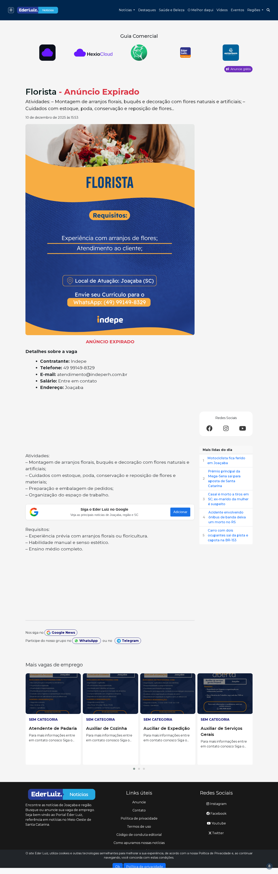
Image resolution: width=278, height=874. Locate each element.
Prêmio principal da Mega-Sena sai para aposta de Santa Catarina (224, 478)
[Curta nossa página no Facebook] (209, 428)
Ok (117, 867)
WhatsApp (88, 641)
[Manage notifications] (269, 866)
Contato (139, 810)
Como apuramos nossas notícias (139, 843)
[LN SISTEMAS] (93, 52)
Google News (63, 633)
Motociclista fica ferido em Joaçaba (226, 460)
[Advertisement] (110, 422)
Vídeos (222, 10)
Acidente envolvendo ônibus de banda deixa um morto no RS (227, 517)
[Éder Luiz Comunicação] (185, 52)
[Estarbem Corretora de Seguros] (231, 52)
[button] (134, 769)
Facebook (218, 814)
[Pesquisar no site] (268, 10)
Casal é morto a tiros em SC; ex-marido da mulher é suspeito (228, 499)
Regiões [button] (254, 10)
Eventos (237, 10)
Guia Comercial (139, 36)
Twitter (217, 833)
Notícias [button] (125, 10)
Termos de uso (139, 827)
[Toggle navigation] (11, 10)
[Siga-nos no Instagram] (226, 428)
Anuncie (139, 802)
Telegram (130, 641)
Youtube (218, 823)
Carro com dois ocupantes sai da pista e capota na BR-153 (228, 535)
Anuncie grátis (240, 69)
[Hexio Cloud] (47, 52)
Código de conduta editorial (139, 835)
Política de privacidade (139, 818)
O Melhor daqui (200, 10)
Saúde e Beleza (171, 10)
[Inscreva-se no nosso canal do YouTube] (242, 428)
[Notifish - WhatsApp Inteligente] (139, 52)
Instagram (218, 804)
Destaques (147, 10)
